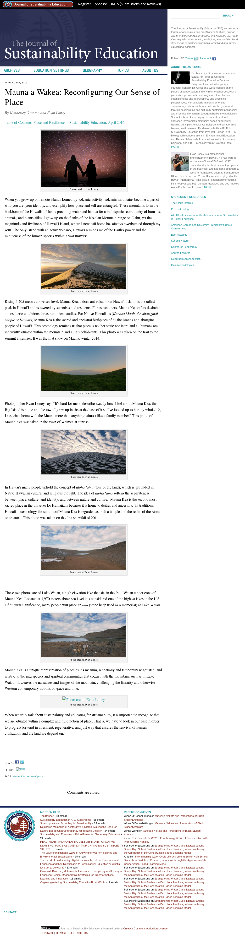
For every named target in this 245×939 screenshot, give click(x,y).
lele (126, 838)
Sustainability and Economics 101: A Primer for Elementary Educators (80, 834)
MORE (175, 146)
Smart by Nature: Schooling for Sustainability (66, 823)
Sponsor (101, 4)
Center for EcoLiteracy (184, 246)
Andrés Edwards (180, 252)
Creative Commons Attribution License (145, 928)
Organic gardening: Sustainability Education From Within (72, 882)
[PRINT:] (20, 770)
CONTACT (47, 933)
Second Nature (180, 240)
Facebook (206, 58)
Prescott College (180, 209)
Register (84, 4)
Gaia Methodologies (182, 265)
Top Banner (47, 815)
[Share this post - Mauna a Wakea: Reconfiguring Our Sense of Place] (17, 762)
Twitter (189, 58)
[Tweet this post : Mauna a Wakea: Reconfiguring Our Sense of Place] (22, 762)
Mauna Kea (19, 776)
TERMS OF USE (65, 933)
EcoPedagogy (179, 234)
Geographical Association (185, 258)
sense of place (35, 776)
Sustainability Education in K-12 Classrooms (65, 819)
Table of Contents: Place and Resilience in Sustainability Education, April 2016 (64, 122)
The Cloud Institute (182, 202)
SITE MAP (83, 933)
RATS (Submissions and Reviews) (136, 4)
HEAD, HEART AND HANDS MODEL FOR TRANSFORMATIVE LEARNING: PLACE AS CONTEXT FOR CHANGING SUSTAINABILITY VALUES (81, 845)
